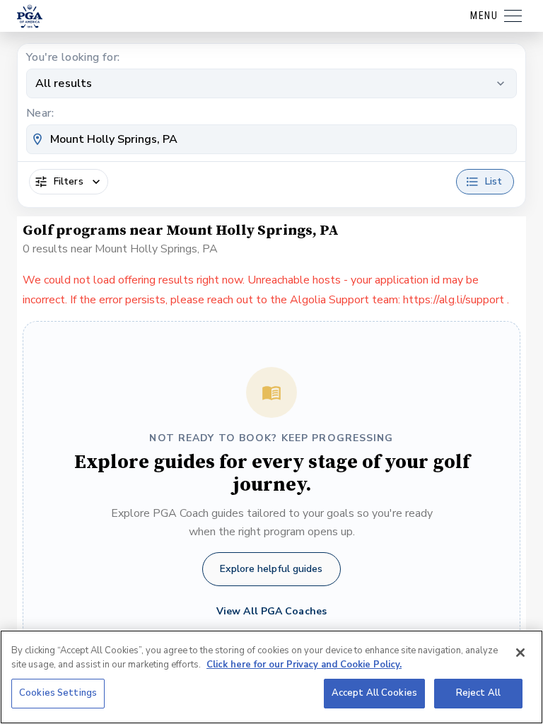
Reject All (478, 693)
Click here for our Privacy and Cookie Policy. (304, 664)
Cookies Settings (58, 693)
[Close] (520, 652)
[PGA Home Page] (29, 16)
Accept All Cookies (374, 693)
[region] (271, 677)
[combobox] (271, 139)
